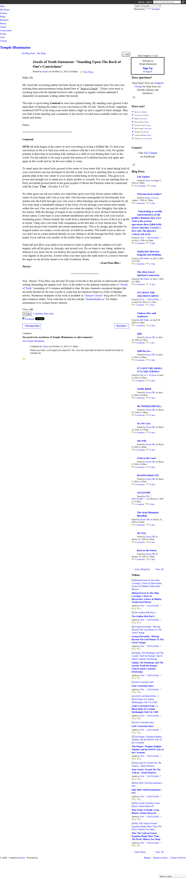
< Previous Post (31, 326)
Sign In (149, 2)
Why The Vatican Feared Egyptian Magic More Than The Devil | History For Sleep (146, 836)
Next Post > (121, 326)
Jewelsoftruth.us (95, 299)
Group (148, 125)
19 (140, 186)
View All (159, 569)
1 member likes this (43, 313)
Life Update (143, 176)
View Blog (88, 72)
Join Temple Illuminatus (33, 341)
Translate (155, 9)
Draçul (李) (150, 337)
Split (139, 333)
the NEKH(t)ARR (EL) (149, 406)
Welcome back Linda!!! (149, 194)
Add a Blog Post (142, 569)
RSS (24, 359)
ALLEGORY (144, 492)
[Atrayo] (26, 68)
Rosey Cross (151, 198)
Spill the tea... (144, 351)
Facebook (29, 319)
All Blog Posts (28, 53)
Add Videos (140, 852)
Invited (137, 115)
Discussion (148, 128)
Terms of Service (178, 857)
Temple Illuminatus (15, 47)
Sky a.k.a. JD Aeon (148, 375)
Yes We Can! (144, 423)
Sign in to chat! (166, 876)
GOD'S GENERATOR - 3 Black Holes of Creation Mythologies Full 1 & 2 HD (145, 709)
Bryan (148, 180)
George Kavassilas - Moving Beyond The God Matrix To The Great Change (148, 639)
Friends (144, 118)
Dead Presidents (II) (148, 475)
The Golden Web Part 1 (143, 616)
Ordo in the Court (146, 458)
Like (28, 313)
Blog (147, 122)
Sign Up (141, 2)
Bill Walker (145, 258)
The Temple (150, 152)
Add (127, 54)
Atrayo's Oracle (93, 295)
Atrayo (45, 71)
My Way (141, 533)
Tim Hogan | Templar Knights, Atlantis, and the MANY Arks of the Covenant (148, 749)
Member (144, 112)
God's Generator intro (142, 686)
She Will (141, 440)
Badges (147, 857)
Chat (147, 132)
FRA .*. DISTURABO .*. (151, 238)
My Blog (41, 53)
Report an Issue (160, 857)
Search (183, 2)
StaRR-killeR (144, 388)
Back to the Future (147, 550)
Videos (149, 135)
